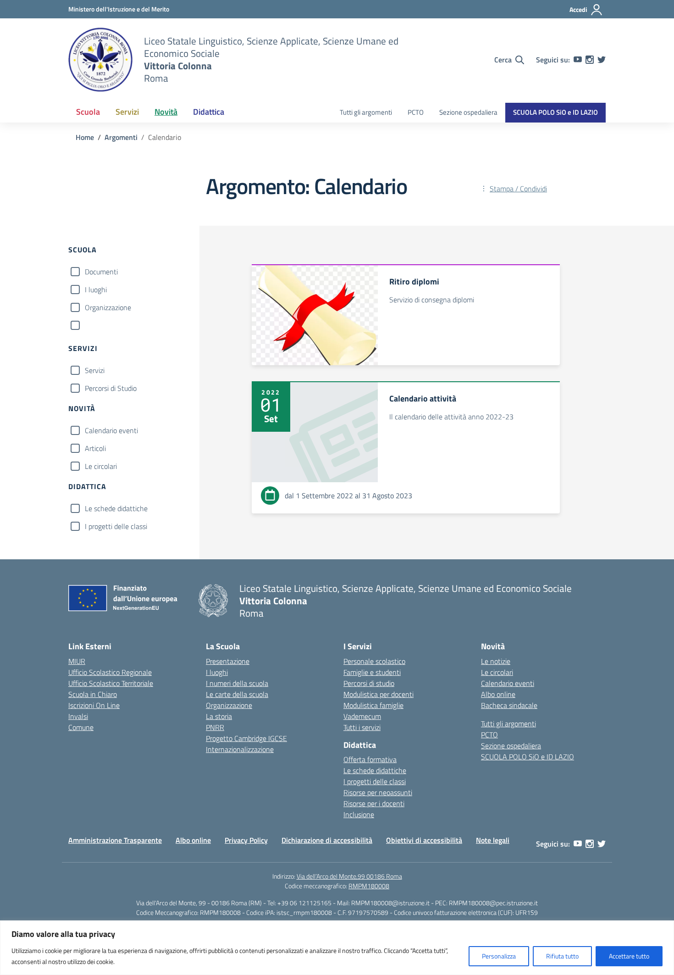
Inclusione (358, 814)
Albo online (498, 694)
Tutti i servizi (362, 727)
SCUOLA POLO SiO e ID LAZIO (555, 112)
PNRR (215, 727)
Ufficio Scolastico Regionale (110, 672)
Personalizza (499, 956)
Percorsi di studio (368, 683)
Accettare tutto (629, 956)
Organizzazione (108, 307)
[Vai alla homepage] (100, 60)
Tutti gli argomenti (366, 112)
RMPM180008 (368, 886)
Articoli (95, 448)
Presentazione (227, 661)
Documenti (101, 271)
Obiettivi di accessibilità (424, 840)
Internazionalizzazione (240, 749)
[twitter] (601, 60)
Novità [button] (166, 112)
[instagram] (590, 60)
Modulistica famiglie (373, 705)
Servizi (95, 370)
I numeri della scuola (237, 683)
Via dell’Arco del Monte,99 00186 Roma (349, 876)
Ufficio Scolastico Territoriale (110, 683)
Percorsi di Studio (111, 388)
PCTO (416, 112)
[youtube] (578, 60)
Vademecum (362, 716)
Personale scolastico (374, 661)
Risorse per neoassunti (377, 792)
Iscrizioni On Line (94, 705)
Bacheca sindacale (509, 705)
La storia (219, 716)
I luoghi (96, 289)
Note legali (492, 840)
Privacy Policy (246, 840)
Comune (81, 727)
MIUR (76, 661)
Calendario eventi (111, 430)
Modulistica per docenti (378, 694)
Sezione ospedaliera (468, 112)
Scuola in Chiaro (92, 694)
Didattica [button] (208, 112)
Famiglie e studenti (372, 672)
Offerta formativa (370, 759)
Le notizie (495, 661)
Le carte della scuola (237, 694)
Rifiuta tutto (562, 956)
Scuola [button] (88, 112)
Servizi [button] (127, 112)
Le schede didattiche (116, 508)
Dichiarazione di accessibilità (327, 840)
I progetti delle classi (116, 526)
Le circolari (101, 466)
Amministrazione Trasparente (115, 840)
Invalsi (78, 716)
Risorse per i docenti (373, 803)
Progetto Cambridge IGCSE (246, 738)
